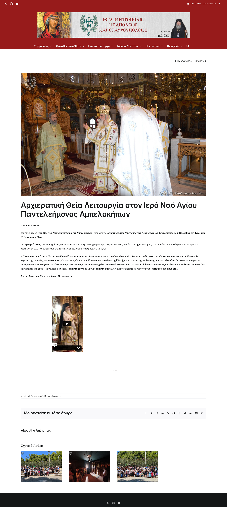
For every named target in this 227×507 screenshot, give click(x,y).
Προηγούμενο (184, 61)
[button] (188, 46)
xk (25, 396)
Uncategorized (54, 396)
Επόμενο (199, 61)
